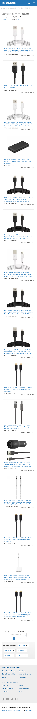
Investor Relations (25, 674)
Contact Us (5, 691)
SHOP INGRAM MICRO (10, 682)
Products (5, 685)
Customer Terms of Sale (8, 710)
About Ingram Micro (8, 671)
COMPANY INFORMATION (11, 668)
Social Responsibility (8, 674)
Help (20, 691)
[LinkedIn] (3, 700)
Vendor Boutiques (8, 688)
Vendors (21, 685)
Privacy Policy (20, 710)
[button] (29, 3)
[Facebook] (16, 700)
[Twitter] (12, 700)
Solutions (22, 671)
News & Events (24, 688)
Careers (4, 677)
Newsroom (22, 677)
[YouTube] (8, 700)
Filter (4, 19)
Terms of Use (28, 710)
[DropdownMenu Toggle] (33, 3)
